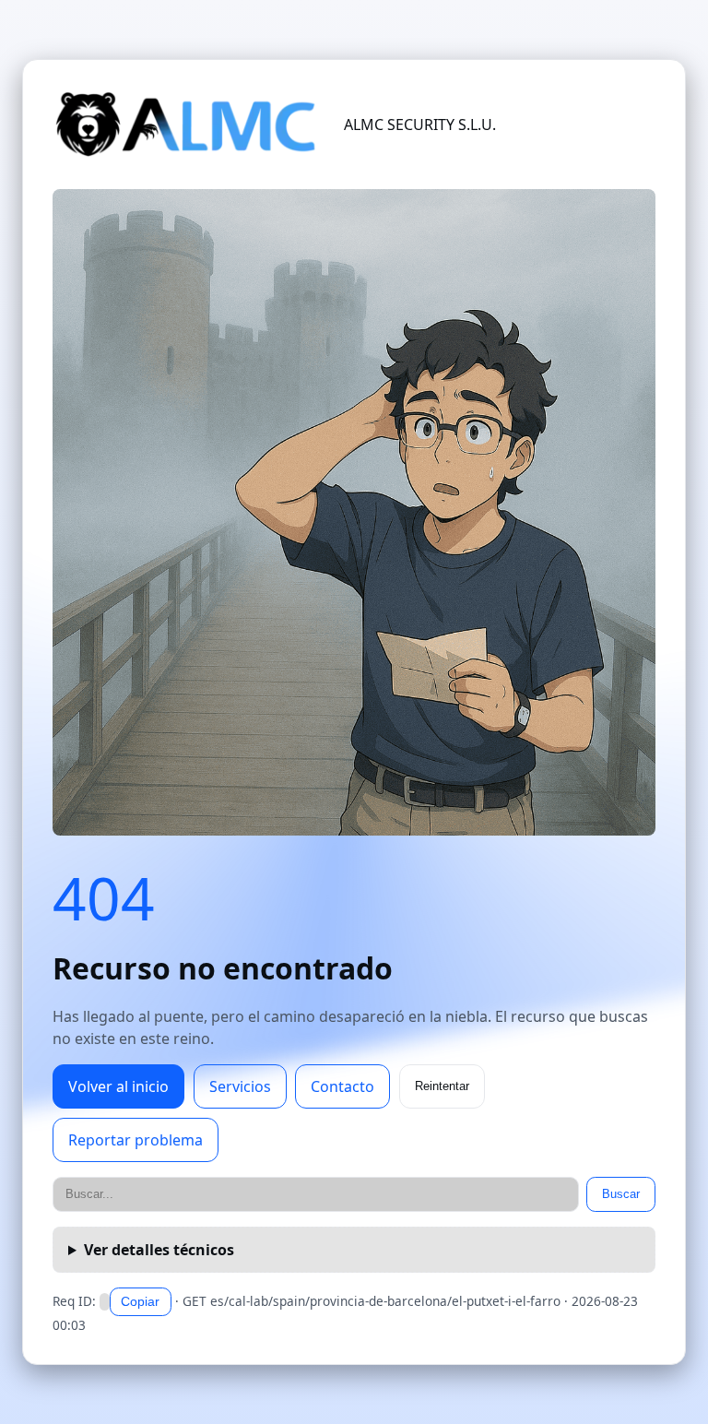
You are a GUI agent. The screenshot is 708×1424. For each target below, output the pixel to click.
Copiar (140, 1301)
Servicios (240, 1086)
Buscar (621, 1194)
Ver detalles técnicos (159, 1250)
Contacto (342, 1086)
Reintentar (442, 1086)
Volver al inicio (118, 1086)
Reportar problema (135, 1140)
